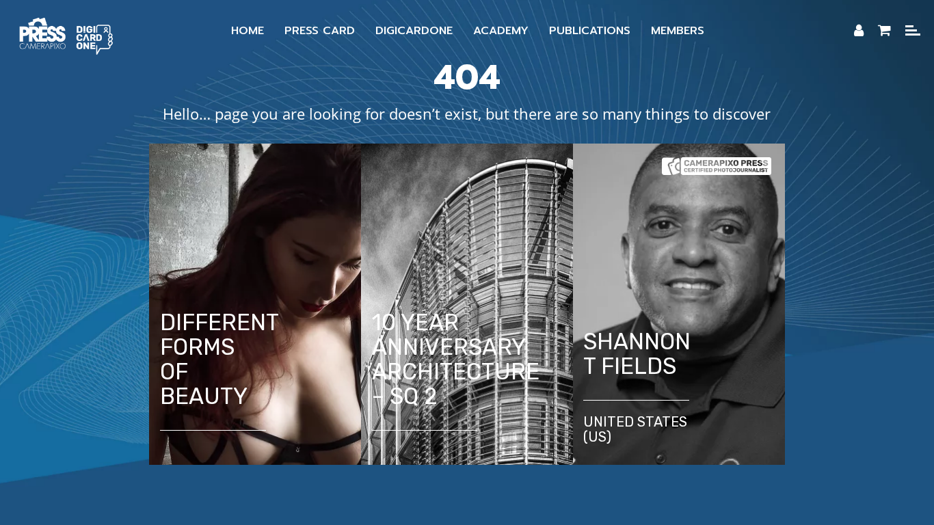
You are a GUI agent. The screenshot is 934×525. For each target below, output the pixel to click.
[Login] (859, 31)
